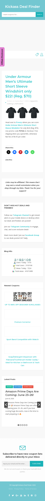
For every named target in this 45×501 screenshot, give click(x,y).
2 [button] (20, 425)
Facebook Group (32, 235)
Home (11, 489)
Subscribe (36, 464)
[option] (22, 401)
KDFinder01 (19, 104)
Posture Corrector (23, 322)
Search (39, 14)
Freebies (9, 387)
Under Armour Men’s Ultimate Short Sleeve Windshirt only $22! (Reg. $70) (18, 86)
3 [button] (22, 425)
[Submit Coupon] (37, 54)
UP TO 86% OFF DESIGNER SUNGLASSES (22, 305)
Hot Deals (17, 387)
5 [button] (26, 425)
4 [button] (24, 425)
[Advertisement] (22, 35)
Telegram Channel (21, 215)
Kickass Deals (28, 387)
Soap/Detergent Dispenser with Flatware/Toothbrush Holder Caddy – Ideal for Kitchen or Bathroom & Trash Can (22, 361)
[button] (6, 405)
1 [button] (18, 425)
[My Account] (41, 54)
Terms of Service (30, 489)
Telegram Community (20, 226)
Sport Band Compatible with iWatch (22, 339)
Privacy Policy (18, 489)
